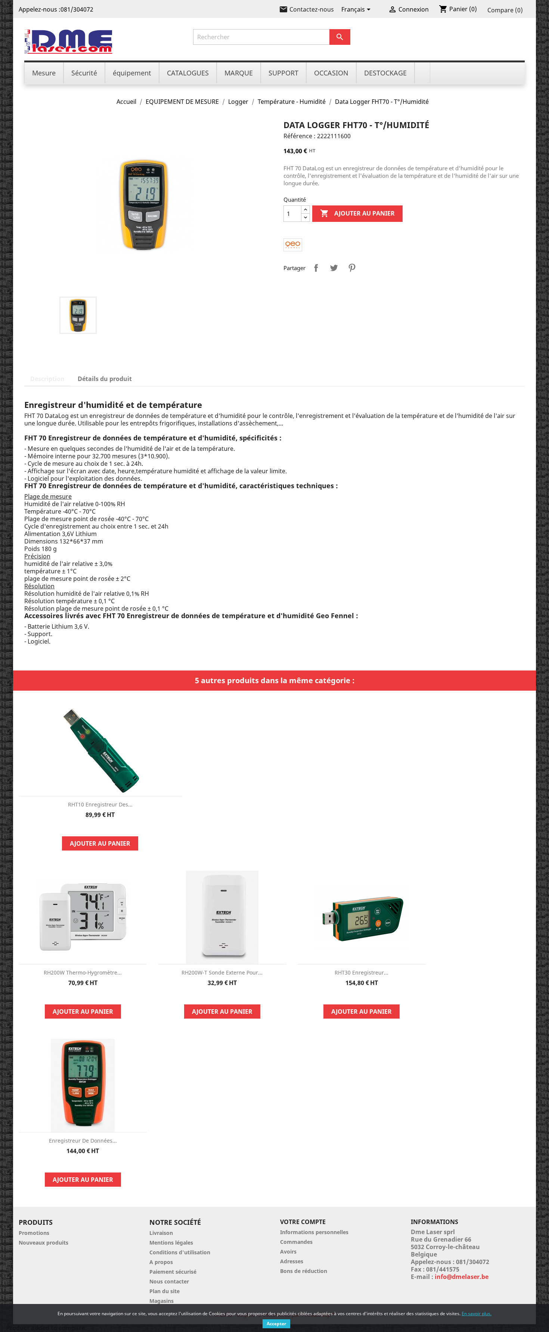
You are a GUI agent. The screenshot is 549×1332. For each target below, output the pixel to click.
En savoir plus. (476, 1313)
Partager (315, 267)
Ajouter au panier (357, 213)
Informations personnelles (314, 1232)
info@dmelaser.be (461, 1277)
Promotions (34, 1232)
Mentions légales (171, 1242)
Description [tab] (47, 379)
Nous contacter (169, 1281)
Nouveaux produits (43, 1242)
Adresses (291, 1261)
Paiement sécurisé (172, 1271)
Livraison (161, 1232)
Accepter (276, 1323)
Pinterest (351, 267)
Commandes (296, 1241)
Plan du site (164, 1291)
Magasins (161, 1300)
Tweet (333, 267)
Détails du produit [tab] (105, 379)
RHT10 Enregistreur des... (100, 804)
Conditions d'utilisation (179, 1252)
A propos (161, 1262)
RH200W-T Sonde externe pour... (222, 972)
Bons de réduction (303, 1270)
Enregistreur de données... (83, 1140)
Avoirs (288, 1251)
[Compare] (100, 827)
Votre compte (303, 1222)
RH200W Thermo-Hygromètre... (83, 972)
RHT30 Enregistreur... (361, 972)
